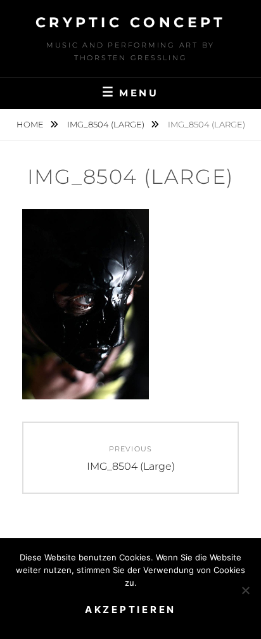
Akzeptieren (130, 610)
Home (31, 124)
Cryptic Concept (130, 22)
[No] (245, 590)
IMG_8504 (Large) (106, 124)
